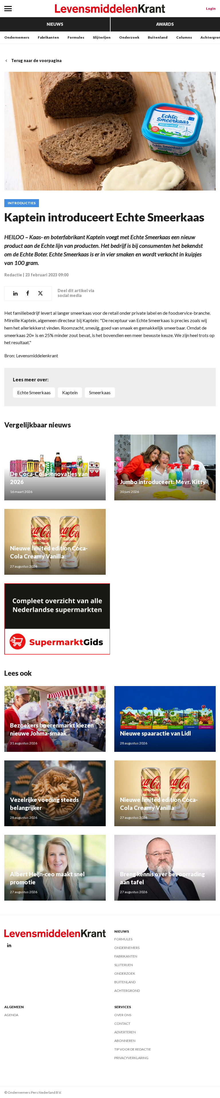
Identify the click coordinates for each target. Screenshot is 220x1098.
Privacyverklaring (131, 1058)
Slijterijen (102, 37)
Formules (76, 37)
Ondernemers (16, 37)
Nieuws (55, 24)
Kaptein (70, 392)
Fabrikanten (48, 37)
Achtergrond (127, 990)
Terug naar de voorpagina (36, 60)
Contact (122, 1023)
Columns (184, 37)
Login (211, 8)
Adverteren (125, 1032)
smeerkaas (100, 392)
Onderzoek (129, 37)
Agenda (11, 1015)
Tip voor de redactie (132, 1049)
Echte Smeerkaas (34, 392)
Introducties (22, 203)
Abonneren (124, 1040)
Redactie (13, 274)
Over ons (122, 1015)
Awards (165, 24)
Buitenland (158, 37)
